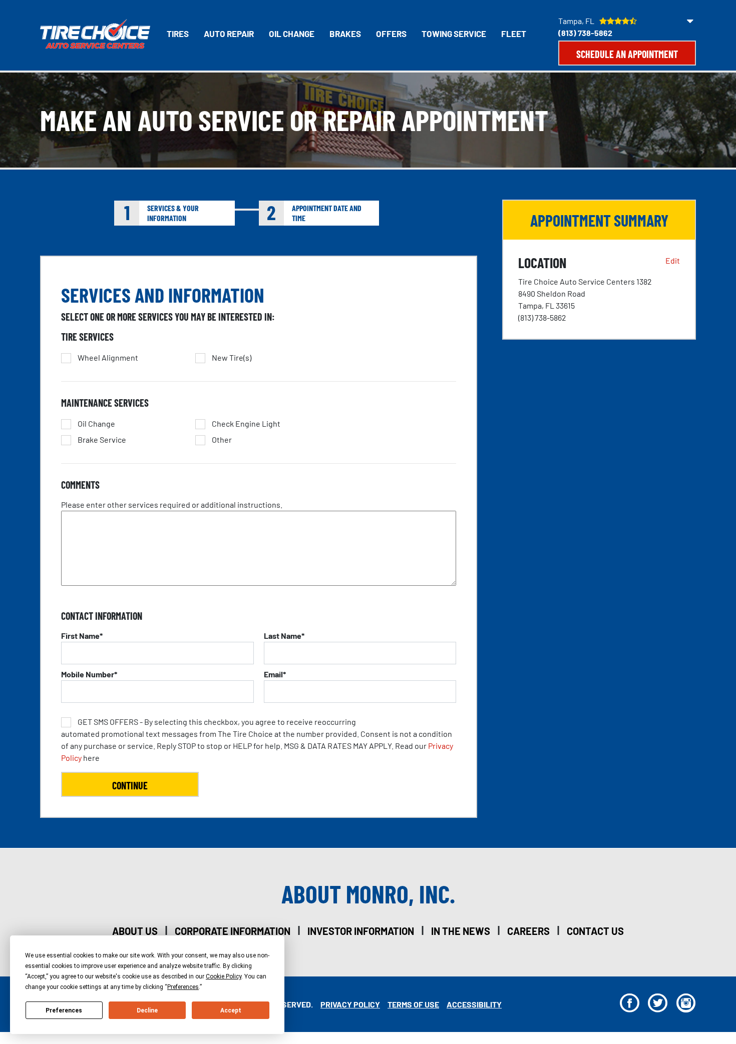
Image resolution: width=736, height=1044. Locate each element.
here (257, 739)
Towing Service (454, 34)
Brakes (345, 34)
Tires (178, 34)
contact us (595, 931)
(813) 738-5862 (585, 33)
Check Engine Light (246, 424)
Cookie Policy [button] (223, 976)
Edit (672, 260)
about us (135, 931)
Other (222, 440)
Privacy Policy (350, 1004)
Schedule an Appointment (627, 54)
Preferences (64, 1010)
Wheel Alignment (108, 358)
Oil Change (291, 34)
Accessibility (474, 1004)
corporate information (232, 931)
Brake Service (102, 440)
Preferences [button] (183, 986)
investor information (360, 931)
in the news (460, 931)
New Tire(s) (231, 358)
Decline (147, 1010)
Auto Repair (229, 34)
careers (528, 931)
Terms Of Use (413, 1004)
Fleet (513, 34)
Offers (391, 34)
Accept (230, 1010)
